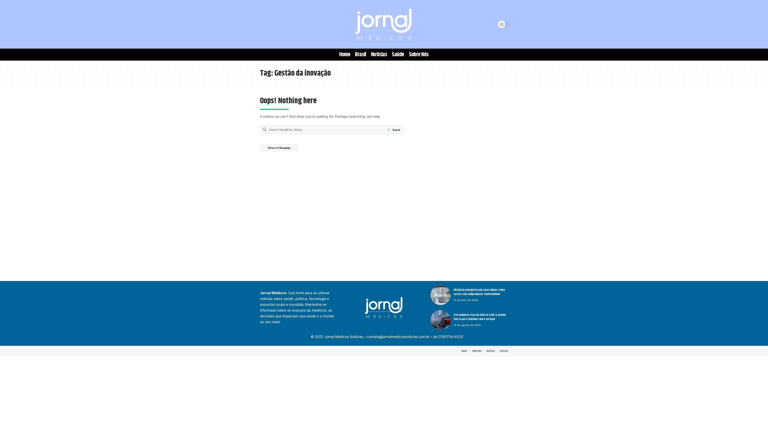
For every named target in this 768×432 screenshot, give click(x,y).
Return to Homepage (279, 147)
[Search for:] (327, 130)
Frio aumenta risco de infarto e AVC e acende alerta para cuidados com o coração (480, 317)
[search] (265, 24)
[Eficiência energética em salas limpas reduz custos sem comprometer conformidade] (441, 295)
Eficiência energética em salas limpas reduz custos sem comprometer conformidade (479, 292)
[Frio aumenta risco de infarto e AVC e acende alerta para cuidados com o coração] (441, 320)
